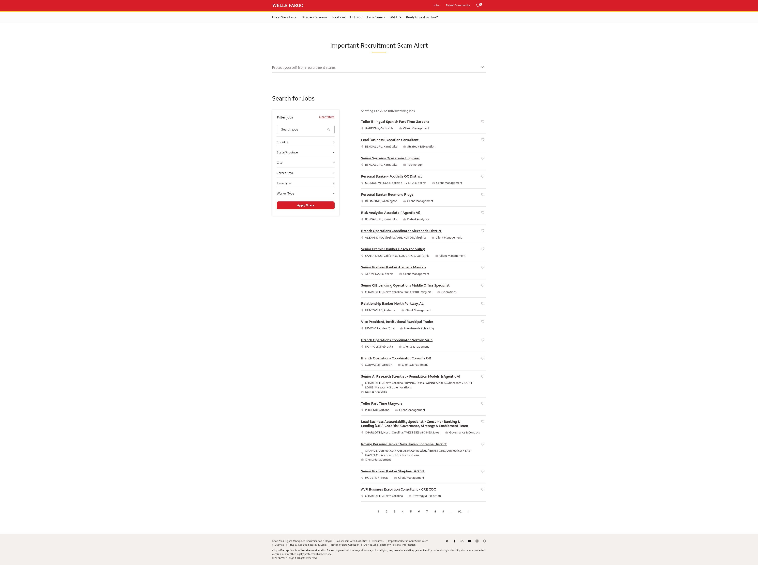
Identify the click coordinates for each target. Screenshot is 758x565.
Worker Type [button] (285, 193)
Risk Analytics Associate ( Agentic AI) (390, 213)
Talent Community (458, 5)
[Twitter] (447, 541)
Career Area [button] (285, 173)
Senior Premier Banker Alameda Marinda (393, 267)
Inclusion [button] (356, 17)
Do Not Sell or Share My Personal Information (390, 544)
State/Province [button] (287, 152)
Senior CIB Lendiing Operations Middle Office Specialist (405, 285)
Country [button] (282, 142)
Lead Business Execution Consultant (390, 140)
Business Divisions (314, 17)
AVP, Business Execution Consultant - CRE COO (398, 489)
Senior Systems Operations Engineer (390, 158)
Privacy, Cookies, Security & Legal (307, 544)
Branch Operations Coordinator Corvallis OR (396, 358)
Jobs (436, 5)
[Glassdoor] (484, 541)
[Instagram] (477, 541)
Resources (378, 541)
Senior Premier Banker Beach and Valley (393, 249)
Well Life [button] (395, 17)
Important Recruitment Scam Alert (408, 541)
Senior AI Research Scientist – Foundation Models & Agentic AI (410, 376)
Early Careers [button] (376, 17)
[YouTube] (469, 541)
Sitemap (279, 544)
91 (460, 511)
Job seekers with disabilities (351, 541)
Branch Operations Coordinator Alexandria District (401, 231)
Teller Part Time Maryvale (381, 403)
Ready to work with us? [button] (422, 17)
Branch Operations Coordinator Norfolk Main (396, 340)
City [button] (279, 163)
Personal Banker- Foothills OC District (391, 176)
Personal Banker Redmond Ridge (387, 194)
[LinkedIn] (462, 541)
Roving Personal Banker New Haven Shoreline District (404, 444)
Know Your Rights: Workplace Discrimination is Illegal (302, 541)
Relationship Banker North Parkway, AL (392, 303)
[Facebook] (454, 541)
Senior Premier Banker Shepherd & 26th (393, 471)
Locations (338, 17)
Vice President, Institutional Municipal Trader (397, 322)
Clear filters (326, 117)
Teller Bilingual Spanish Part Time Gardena (395, 121)
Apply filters (305, 205)
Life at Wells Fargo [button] (284, 17)
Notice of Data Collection (345, 544)
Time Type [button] (284, 183)
